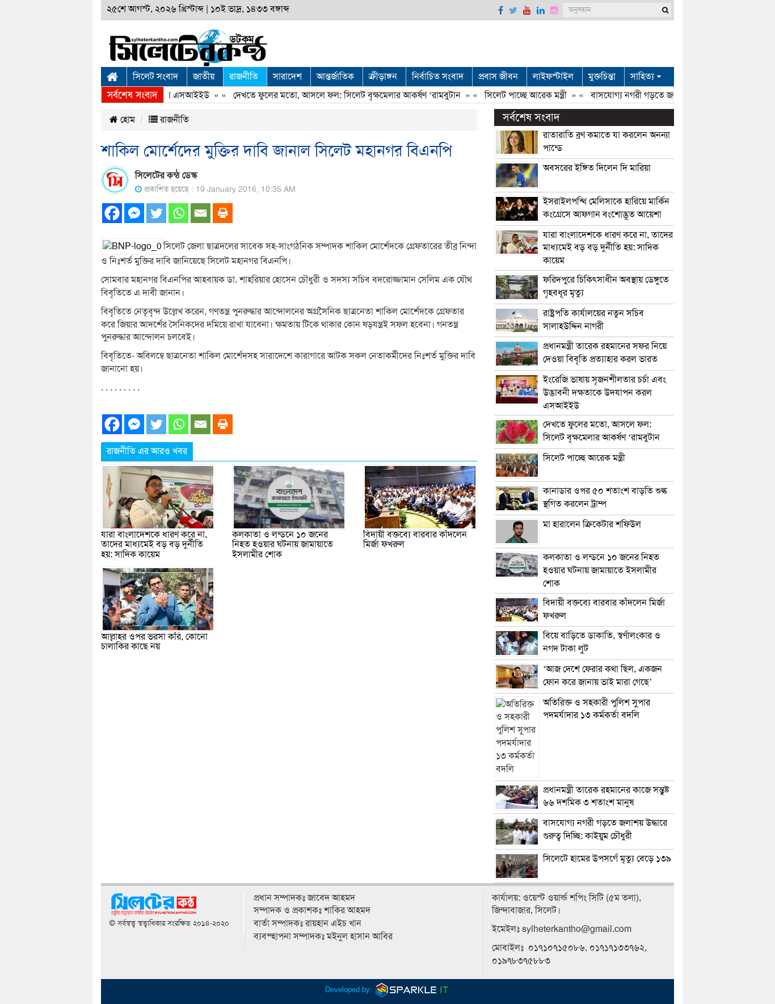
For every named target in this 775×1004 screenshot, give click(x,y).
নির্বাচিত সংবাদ (438, 76)
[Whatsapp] (178, 213)
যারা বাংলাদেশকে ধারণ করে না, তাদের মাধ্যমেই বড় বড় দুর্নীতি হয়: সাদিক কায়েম (154, 544)
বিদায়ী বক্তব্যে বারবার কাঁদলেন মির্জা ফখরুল (415, 540)
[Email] (200, 213)
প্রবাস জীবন (498, 76)
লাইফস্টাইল (553, 76)
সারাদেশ (287, 76)
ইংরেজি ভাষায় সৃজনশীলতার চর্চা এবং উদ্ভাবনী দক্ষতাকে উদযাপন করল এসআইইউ (604, 392)
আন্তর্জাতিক (335, 76)
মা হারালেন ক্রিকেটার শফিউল (592, 524)
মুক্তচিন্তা (602, 76)
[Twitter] (156, 213)
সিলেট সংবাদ (155, 76)
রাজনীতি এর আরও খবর (147, 451)
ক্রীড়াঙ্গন (383, 76)
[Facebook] (112, 213)
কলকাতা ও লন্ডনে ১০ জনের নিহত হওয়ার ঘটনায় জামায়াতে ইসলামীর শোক (282, 544)
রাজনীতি (243, 76)
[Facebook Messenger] (134, 213)
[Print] (223, 213)
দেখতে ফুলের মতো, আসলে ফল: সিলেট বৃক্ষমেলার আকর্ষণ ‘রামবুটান (333, 95)
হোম (126, 119)
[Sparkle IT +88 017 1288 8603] (412, 989)
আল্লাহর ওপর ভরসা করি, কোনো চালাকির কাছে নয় (154, 642)
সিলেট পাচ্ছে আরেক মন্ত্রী (511, 95)
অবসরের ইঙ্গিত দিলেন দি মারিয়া (597, 168)
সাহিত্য (642, 76)
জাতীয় (203, 76)
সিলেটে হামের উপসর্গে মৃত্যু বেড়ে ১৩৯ (607, 858)
